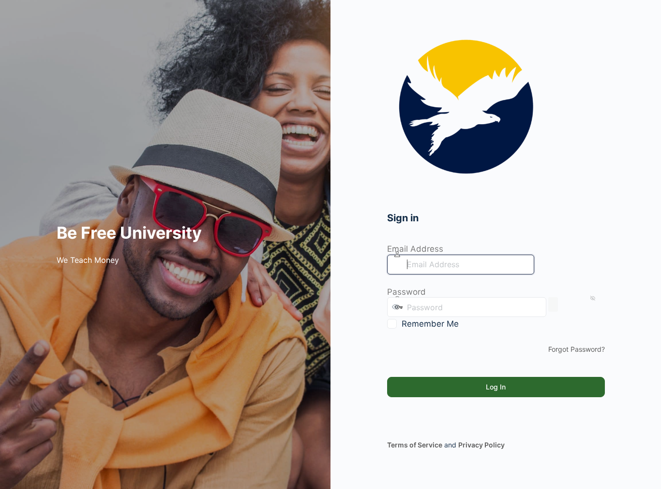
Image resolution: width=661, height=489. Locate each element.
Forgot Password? (576, 349)
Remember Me (430, 324)
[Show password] (553, 304)
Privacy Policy (481, 445)
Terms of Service (414, 445)
